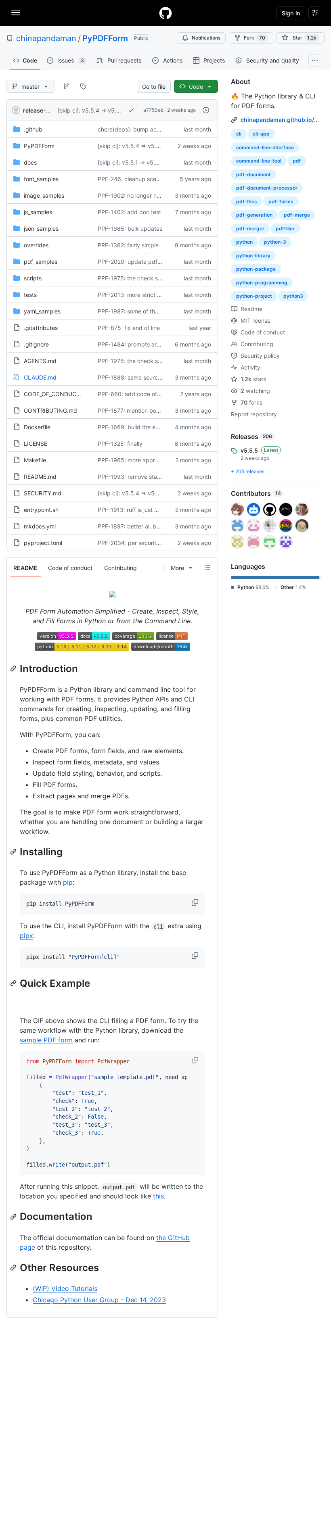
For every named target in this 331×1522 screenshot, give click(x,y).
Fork (254, 38)
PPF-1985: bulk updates (130, 228)
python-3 (275, 242)
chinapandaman (46, 38)
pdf (297, 161)
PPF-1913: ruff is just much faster (142, 509)
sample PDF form (46, 1040)
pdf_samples (40, 261)
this (158, 1196)
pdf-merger (250, 228)
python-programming (261, 283)
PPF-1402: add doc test (129, 212)
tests (30, 294)
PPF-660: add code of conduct (139, 393)
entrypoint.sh (41, 509)
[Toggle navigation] (16, 12)
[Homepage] (165, 12)
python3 (293, 296)
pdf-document (253, 174)
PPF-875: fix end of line (129, 327)
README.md (40, 476)
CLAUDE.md (40, 377)
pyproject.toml (43, 542)
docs (30, 162)
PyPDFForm (105, 38)
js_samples (38, 212)
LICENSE (35, 443)
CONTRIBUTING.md (50, 410)
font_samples (41, 178)
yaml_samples (42, 311)
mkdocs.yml (40, 526)
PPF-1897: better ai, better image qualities (154, 526)
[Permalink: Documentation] (14, 1216)
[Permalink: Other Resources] (14, 1267)
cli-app (261, 134)
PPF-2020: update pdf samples (139, 261)
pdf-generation (254, 215)
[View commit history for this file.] (206, 110)
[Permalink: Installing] (14, 851)
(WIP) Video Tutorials (65, 1288)
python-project (254, 296)
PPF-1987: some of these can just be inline (154, 311)
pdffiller (285, 228)
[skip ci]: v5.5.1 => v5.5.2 (130, 162)
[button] (195, 902)
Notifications (206, 38)
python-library (253, 256)
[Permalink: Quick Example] (14, 983)
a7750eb (153, 110)
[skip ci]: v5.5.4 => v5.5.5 (91, 110)
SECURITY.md (42, 493)
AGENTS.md (40, 360)
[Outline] (207, 567)
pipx (26, 935)
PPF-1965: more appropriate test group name (158, 460)
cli (238, 134)
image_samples (44, 195)
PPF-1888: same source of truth (140, 377)
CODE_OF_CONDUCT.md (57, 393)
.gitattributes (41, 327)
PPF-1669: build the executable (140, 427)
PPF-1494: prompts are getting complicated (156, 344)
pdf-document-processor (266, 188)
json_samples (41, 228)
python (244, 242)
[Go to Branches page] (66, 86)
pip (68, 882)
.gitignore (36, 344)
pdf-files (246, 201)
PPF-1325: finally (120, 443)
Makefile (35, 460)
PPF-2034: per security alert (135, 542)
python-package (256, 269)
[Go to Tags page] (83, 86)
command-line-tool (258, 161)
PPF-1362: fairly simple (128, 245)
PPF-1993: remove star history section (148, 476)
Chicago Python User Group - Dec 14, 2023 (99, 1300)
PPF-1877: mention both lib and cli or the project (161, 410)
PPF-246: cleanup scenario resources (147, 178)
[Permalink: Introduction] (14, 668)
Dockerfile (37, 427)
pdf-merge (297, 215)
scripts (33, 278)
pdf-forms (280, 201)
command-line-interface (265, 147)
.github (33, 129)
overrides (36, 245)
